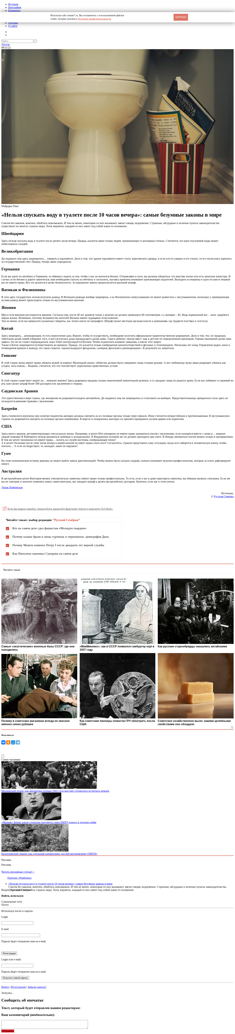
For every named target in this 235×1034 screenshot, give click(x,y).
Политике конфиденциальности (94, 19)
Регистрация (18, 987)
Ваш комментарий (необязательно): (28, 1015)
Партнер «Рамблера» (19, 877)
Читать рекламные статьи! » (17, 871)
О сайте (12, 25)
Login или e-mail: (11, 959)
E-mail (5, 929)
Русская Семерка (224, 496)
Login (4, 916)
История (13, 4)
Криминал (14, 10)
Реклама (13, 22)
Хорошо (180, 17)
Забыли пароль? (37, 987)
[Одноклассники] (8, 742)
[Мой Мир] (13, 742)
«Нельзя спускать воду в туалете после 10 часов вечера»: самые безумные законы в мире (60, 883)
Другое (5, 44)
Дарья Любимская (12, 487)
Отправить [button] (7, 1031)
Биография (14, 7)
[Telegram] (18, 742)
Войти (5, 987)
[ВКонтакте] (3, 742)
